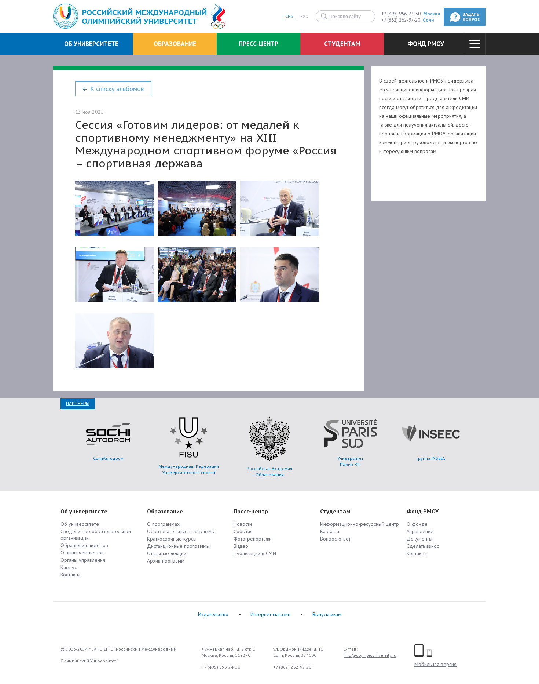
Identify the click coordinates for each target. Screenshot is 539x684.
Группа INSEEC (431, 458)
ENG (290, 17)
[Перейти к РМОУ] (130, 16)
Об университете (79, 524)
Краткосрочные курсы (172, 538)
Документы (419, 538)
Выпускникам (326, 614)
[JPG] (114, 208)
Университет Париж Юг (350, 461)
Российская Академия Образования (269, 471)
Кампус (68, 567)
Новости (243, 524)
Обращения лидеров (84, 545)
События (243, 531)
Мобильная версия (435, 664)
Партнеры (77, 403)
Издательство (213, 614)
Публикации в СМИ (255, 553)
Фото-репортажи (253, 538)
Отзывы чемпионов (82, 552)
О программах (163, 524)
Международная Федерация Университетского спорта (189, 469)
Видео (241, 546)
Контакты (70, 574)
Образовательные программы (181, 531)
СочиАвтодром (108, 458)
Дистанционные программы (178, 546)
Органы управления (82, 560)
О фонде (417, 524)
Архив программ (165, 560)
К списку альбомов (117, 88)
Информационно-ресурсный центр (359, 524)
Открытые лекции (166, 553)
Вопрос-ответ (335, 538)
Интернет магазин (270, 614)
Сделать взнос (423, 546)
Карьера (329, 531)
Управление (420, 531)
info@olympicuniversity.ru (370, 655)
